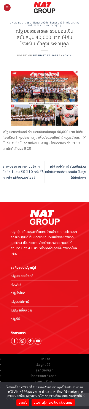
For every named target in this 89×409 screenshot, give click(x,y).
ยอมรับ (23, 402)
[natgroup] (45, 7)
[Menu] (7, 7)
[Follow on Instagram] (22, 341)
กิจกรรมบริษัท (41, 22)
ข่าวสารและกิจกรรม (44, 376)
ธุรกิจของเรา (44, 370)
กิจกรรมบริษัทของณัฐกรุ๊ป (47, 25)
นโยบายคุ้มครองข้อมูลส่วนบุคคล (53, 402)
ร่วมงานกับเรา (44, 381)
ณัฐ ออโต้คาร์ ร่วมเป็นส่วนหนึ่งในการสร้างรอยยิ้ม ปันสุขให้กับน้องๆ (65, 171)
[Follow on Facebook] (14, 341)
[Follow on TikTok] (30, 341)
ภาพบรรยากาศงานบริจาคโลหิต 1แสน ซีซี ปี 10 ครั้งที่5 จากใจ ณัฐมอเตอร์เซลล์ (23, 171)
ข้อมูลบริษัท (44, 365)
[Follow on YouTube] (37, 341)
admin (67, 55)
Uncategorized (21, 22)
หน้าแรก (44, 359)
